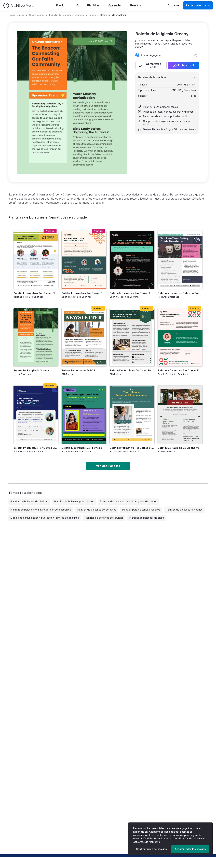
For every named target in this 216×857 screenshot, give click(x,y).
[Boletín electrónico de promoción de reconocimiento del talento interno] (84, 415)
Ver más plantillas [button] (108, 466)
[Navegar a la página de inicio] (18, 5)
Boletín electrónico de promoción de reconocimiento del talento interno (84, 447)
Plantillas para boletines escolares (141, 509)
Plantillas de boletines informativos (66, 15)
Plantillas (93, 5)
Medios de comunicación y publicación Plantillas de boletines (44, 517)
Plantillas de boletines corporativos (96, 509)
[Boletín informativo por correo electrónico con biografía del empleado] (36, 260)
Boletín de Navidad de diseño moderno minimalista (180, 447)
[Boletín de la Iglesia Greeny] (36, 337)
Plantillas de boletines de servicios (104, 517)
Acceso (173, 5)
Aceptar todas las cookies (190, 849)
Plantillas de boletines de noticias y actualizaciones (128, 501)
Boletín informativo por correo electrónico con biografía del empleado (36, 293)
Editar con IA (186, 65)
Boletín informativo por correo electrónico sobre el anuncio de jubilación (36, 447)
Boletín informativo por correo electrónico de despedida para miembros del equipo (84, 293)
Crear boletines (37, 15)
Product (62, 5)
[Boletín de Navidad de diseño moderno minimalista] (180, 415)
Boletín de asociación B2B (78, 370)
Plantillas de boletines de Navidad (29, 501)
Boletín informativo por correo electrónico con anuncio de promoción (132, 293)
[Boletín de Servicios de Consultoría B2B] (132, 337)
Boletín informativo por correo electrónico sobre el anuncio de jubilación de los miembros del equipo (132, 447)
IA (77, 5)
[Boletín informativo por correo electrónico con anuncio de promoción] (132, 260)
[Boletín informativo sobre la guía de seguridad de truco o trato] (180, 260)
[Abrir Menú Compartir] (195, 55)
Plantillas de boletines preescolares (74, 501)
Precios (135, 5)
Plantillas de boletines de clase (146, 517)
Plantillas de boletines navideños (184, 509)
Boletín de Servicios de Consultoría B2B (132, 370)
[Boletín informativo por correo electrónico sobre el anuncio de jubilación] (36, 415)
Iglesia (92, 15)
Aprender (115, 5)
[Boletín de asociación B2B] (84, 337)
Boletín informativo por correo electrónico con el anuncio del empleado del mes (180, 370)
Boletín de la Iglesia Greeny (31, 370)
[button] (151, 65)
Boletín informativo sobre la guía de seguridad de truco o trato (180, 293)
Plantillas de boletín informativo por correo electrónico (40, 509)
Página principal (16, 15)
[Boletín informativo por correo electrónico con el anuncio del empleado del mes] (180, 337)
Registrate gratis (198, 5)
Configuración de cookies (151, 849)
